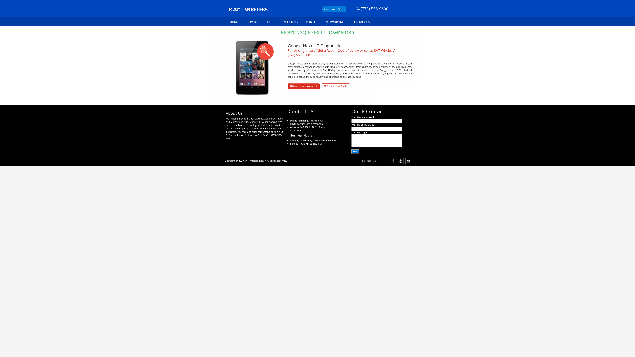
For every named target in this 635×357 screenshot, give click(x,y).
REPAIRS (252, 22)
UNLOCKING (289, 22)
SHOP (269, 22)
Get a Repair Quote (336, 86)
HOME (234, 22)
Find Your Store (335, 9)
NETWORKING (335, 22)
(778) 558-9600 (374, 8)
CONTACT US (361, 22)
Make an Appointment (305, 86)
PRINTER (311, 22)
